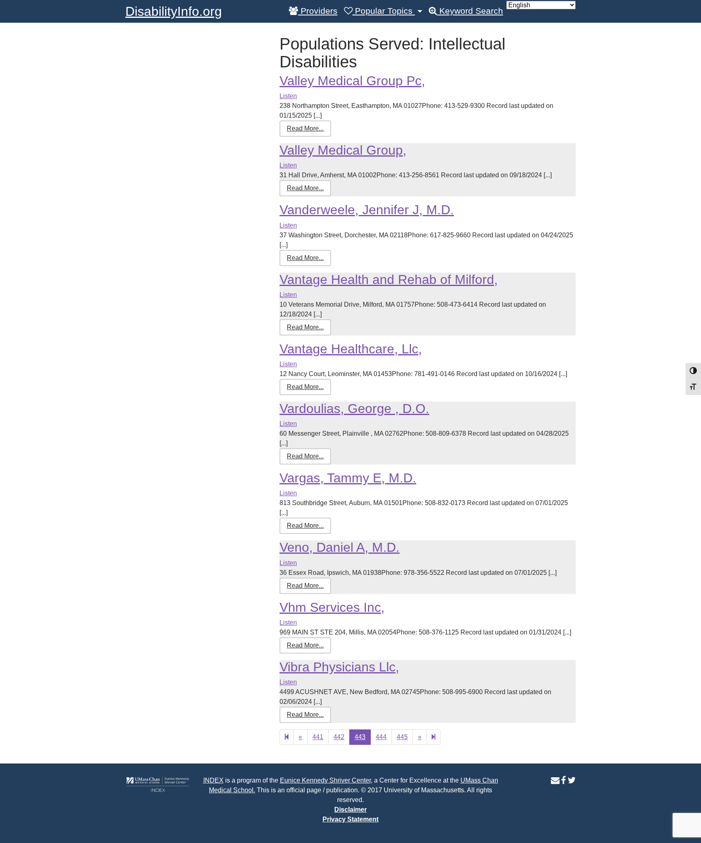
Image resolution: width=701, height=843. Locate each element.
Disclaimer (350, 809)
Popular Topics (384, 11)
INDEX (213, 780)
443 (360, 736)
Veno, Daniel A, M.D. (340, 547)
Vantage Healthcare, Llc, (351, 349)
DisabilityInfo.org (173, 11)
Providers (318, 11)
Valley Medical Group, (343, 150)
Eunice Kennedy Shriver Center (325, 780)
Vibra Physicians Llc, (339, 667)
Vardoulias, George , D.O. (354, 408)
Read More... (305, 128)
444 (381, 736)
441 (317, 736)
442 (338, 736)
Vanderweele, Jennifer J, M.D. (367, 209)
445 (402, 736)
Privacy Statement (350, 819)
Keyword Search (470, 11)
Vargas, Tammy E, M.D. (348, 478)
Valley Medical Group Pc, (352, 80)
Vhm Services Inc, (332, 607)
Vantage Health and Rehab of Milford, (389, 279)
